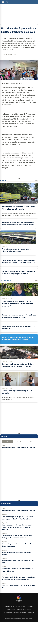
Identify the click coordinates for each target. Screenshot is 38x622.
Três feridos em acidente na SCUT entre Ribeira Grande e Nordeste (19, 208)
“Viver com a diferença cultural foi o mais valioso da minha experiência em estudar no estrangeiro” (17, 304)
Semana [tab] (19, 441)
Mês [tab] (31, 441)
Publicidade (30, 606)
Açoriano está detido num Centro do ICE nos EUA (19, 447)
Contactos (19, 609)
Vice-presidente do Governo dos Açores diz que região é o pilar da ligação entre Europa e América (18, 527)
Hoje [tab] (7, 441)
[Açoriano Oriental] (19, 602)
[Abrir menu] (2, 2)
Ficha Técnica (27, 609)
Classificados (11, 609)
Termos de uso (8, 612)
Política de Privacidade (20, 612)
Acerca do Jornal (9, 606)
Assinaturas (31, 612)
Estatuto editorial (20, 606)
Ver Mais (36, 180)
